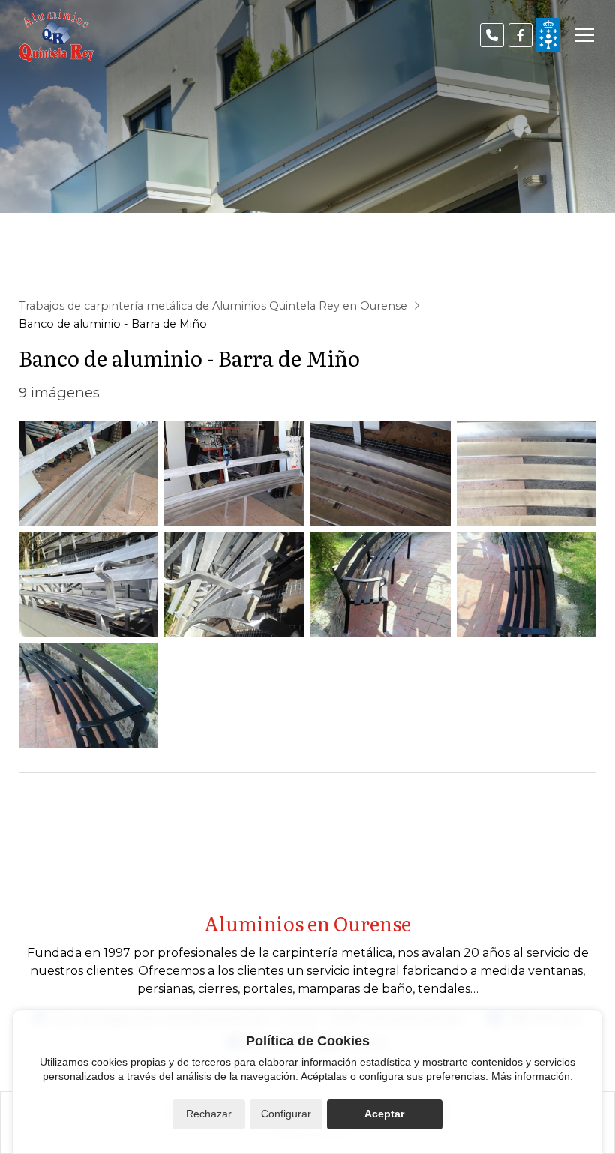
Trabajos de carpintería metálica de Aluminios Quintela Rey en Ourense (213, 306)
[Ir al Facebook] (520, 35)
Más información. (532, 1076)
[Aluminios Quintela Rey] (56, 35)
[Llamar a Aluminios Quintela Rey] (492, 35)
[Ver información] (548, 35)
